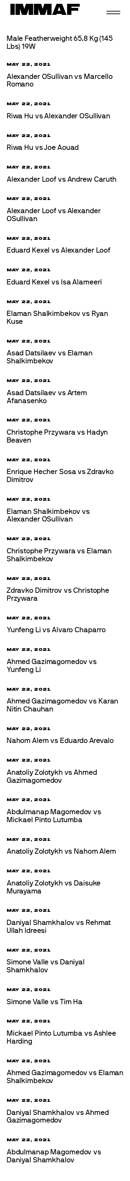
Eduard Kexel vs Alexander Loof (58, 250)
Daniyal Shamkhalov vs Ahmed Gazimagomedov (58, 1116)
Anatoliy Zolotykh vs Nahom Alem (61, 851)
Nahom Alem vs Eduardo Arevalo (60, 740)
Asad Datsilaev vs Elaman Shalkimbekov (50, 357)
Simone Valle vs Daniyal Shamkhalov (46, 966)
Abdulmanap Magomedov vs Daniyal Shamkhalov (54, 1156)
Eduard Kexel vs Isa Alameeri (54, 282)
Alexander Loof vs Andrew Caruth (61, 179)
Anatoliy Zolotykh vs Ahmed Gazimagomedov (52, 776)
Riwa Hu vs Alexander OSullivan (58, 116)
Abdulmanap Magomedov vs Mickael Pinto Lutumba (54, 816)
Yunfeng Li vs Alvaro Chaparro (56, 630)
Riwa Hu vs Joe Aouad (43, 147)
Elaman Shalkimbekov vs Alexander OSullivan (48, 515)
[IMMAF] (45, 9)
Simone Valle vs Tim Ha (45, 1002)
